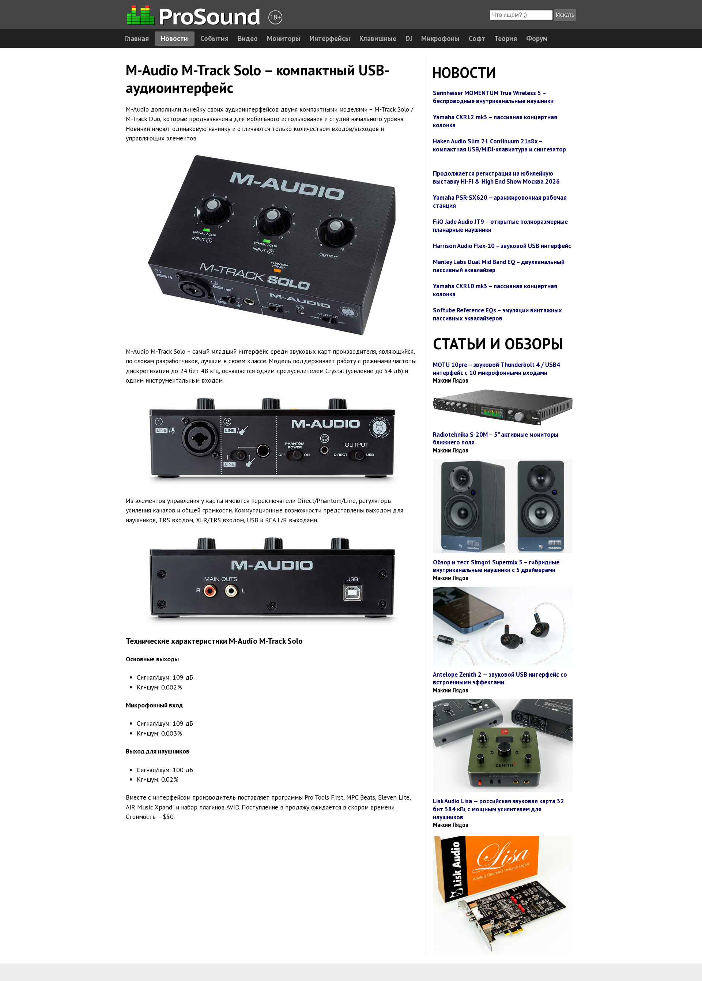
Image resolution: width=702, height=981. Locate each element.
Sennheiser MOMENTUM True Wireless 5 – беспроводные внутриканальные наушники (493, 97)
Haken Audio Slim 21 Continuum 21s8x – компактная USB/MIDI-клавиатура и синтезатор (499, 145)
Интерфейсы (330, 38)
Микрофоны (440, 38)
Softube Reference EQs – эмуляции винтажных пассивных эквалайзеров (497, 314)
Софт (477, 38)
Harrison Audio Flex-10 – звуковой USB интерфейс (502, 246)
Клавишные (377, 38)
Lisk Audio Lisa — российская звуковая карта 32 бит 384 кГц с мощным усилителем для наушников (498, 809)
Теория (505, 38)
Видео (248, 38)
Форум (537, 38)
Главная (136, 38)
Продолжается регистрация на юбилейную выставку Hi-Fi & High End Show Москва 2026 (496, 177)
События (214, 38)
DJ (408, 38)
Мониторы (284, 38)
